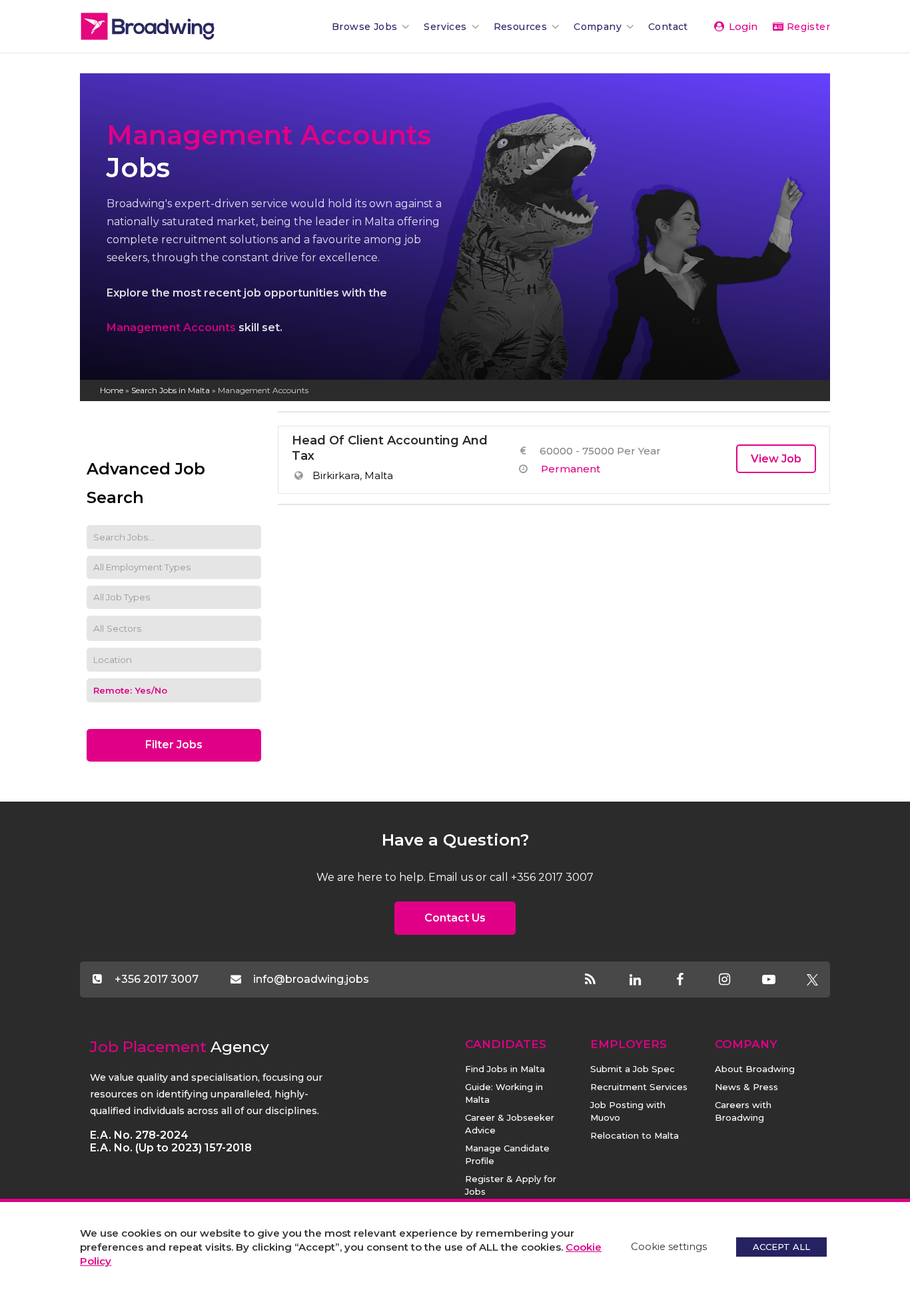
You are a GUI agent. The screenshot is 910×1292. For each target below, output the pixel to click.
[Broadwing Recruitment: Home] (170, 26)
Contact (668, 27)
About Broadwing (755, 1068)
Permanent (570, 468)
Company (598, 27)
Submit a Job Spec (632, 1068)
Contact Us (455, 918)
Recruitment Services (638, 1086)
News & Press (746, 1086)
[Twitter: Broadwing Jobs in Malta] (812, 980)
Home (111, 390)
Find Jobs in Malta (505, 1068)
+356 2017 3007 (157, 979)
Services (445, 27)
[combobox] (174, 628)
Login (741, 26)
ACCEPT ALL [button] (781, 1246)
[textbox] (127, 628)
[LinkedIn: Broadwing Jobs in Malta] (647, 980)
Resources (521, 27)
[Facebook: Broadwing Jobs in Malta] (691, 980)
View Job (776, 458)
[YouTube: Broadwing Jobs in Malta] (780, 980)
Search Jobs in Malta (170, 390)
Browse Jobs (364, 27)
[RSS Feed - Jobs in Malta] (602, 980)
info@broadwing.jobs (310, 979)
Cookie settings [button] (669, 1247)
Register (806, 27)
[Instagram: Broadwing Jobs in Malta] (736, 980)
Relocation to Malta (634, 1135)
